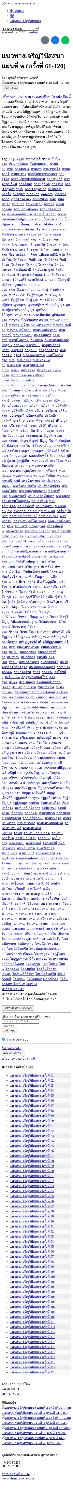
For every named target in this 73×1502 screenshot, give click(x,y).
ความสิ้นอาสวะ (45, 214)
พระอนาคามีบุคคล (41, 496)
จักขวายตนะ (20, 244)
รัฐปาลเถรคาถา (40, 591)
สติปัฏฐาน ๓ (22, 637)
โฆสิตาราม (26, 944)
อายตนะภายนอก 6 (37, 833)
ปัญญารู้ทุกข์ (29, 440)
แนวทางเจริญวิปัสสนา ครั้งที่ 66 (32, 1100)
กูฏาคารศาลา (21, 199)
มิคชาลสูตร (27, 581)
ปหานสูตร (47, 430)
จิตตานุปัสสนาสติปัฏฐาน (48, 254)
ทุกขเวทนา (15, 315)
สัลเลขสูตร (22, 692)
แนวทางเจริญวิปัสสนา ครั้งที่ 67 (32, 1105)
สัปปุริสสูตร (27, 682)
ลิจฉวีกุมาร (55, 601)
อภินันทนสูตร (46, 762)
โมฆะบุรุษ (33, 964)
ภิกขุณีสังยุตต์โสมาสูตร (29, 521)
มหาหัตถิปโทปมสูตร (23, 561)
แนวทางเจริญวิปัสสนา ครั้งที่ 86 (32, 1201)
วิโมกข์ (34, 632)
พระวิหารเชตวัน (24, 486)
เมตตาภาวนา (50, 903)
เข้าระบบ (9, 1030)
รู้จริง (58, 596)
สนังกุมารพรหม (28, 647)
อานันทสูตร (53, 818)
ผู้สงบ (11, 460)
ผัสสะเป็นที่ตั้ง (38, 455)
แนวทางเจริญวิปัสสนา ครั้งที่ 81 (32, 1176)
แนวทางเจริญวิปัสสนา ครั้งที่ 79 (32, 1166)
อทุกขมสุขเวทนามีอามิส (29, 742)
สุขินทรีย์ (27, 712)
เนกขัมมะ (38, 898)
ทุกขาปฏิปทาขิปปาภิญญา (46, 305)
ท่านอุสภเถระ (22, 335)
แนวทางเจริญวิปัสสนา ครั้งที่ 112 (32, 1332)
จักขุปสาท (53, 244)
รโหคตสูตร (37, 601)
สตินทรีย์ (58, 632)
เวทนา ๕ (41, 913)
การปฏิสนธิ (42, 184)
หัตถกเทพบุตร (52, 727)
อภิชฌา (29, 762)
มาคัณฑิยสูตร (35, 576)
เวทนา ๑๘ (47, 908)
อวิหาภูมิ (45, 777)
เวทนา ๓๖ (26, 913)
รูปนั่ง (50, 596)
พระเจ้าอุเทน (44, 506)
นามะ (15, 370)
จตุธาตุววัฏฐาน (41, 239)
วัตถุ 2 (15, 606)
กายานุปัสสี (54, 179)
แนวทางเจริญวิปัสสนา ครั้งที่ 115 (32, 1347)
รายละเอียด (10, 88)
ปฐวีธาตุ (51, 410)
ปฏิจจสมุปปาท (17, 405)
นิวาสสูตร (16, 390)
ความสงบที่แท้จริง (20, 214)
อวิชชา (14, 777)
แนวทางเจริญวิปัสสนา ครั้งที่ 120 (32, 1372)
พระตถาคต (23, 466)
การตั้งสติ (25, 184)
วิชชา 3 (23, 616)
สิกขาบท (55, 697)
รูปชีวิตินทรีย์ (35, 596)
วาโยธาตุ (30, 611)
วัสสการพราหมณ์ (33, 606)
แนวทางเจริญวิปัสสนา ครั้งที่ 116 (32, 1352)
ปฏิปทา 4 (47, 405)
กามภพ (36, 169)
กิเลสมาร (32, 194)
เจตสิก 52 (42, 883)
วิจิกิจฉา (10, 616)
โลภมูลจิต (28, 969)
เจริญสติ (19, 888)
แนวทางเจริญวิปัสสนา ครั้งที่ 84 (32, 1191)
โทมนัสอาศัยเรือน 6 (19, 954)
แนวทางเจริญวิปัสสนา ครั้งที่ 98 (32, 1261)
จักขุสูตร (33, 249)
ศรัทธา (45, 632)
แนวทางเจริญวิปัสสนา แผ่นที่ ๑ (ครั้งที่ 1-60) (32, 1443)
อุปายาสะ (18, 878)
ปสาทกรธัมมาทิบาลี (24, 430)
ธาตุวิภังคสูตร (48, 350)
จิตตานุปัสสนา (19, 254)
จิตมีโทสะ (51, 259)
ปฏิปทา (34, 405)
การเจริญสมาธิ (35, 189)
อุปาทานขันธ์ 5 (21, 873)
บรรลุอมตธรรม (33, 395)
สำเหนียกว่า (39, 697)
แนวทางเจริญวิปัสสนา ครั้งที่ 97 (32, 1256)
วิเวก (23, 632)
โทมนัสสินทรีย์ (17, 949)
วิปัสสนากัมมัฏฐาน (24, 622)
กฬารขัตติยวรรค (38, 159)
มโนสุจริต (51, 586)
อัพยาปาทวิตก (51, 803)
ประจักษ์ (19, 420)
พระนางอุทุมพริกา (23, 471)
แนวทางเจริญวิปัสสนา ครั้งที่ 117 (32, 1357)
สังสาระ (47, 672)
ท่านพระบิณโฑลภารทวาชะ (29, 320)
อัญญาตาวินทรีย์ (33, 793)
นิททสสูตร (28, 370)
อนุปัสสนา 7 (27, 757)
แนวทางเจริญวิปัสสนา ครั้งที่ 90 (32, 1221)
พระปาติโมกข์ (48, 471)
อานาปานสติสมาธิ (50, 823)
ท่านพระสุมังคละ (19, 330)
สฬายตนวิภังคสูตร (42, 667)
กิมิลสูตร (19, 194)
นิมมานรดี (18, 385)
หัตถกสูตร (34, 727)
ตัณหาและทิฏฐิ (38, 289)
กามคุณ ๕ (22, 169)
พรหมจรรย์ (40, 460)
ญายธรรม (20, 284)
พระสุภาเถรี (17, 496)
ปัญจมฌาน (34, 435)
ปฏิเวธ (39, 410)
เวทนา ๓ (11, 913)
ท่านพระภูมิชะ (19, 325)
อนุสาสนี (16, 762)
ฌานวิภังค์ (35, 279)
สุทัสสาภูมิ (17, 722)
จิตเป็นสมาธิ (22, 269)
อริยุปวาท (15, 772)
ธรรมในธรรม (19, 340)
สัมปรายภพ (46, 687)
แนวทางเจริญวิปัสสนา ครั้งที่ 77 (32, 1156)
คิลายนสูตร (50, 229)
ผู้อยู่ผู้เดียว (23, 460)
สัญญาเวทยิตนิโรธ (34, 677)
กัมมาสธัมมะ (39, 164)
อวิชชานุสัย (29, 777)
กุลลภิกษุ (47, 194)
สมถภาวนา (28, 652)
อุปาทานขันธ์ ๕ (45, 873)
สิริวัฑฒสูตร (29, 702)
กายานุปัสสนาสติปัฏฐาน (28, 179)
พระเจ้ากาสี (25, 506)
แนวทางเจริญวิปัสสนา (25, 21)
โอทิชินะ (19, 979)
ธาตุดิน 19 (33, 345)
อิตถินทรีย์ (50, 843)
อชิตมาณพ (27, 737)
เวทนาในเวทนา (28, 923)
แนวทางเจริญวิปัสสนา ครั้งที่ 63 (32, 1085)
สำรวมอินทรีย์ (19, 697)
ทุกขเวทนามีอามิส (37, 315)
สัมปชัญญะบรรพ (24, 687)
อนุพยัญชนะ (46, 757)
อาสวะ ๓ (44, 838)
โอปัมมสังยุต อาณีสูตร (42, 979)
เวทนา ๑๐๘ (30, 908)
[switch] (3, 1039)
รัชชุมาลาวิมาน (16, 591)
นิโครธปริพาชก (36, 390)
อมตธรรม (26, 767)
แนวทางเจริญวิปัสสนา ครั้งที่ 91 (32, 1226)
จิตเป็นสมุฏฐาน (43, 269)
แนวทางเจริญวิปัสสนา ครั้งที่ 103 (32, 1286)
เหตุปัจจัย (52, 928)
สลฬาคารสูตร (29, 662)
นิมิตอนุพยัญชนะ (47, 385)
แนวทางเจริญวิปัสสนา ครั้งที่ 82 (32, 1181)
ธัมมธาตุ (36, 340)
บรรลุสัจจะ (12, 395)
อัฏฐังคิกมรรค (51, 798)
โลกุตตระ (12, 969)
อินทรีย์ (12, 853)
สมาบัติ (42, 657)
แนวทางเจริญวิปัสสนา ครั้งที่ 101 (32, 1276)
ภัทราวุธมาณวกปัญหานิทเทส (34, 511)
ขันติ (52, 199)
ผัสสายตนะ (57, 455)
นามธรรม (14, 365)
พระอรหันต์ (39, 501)
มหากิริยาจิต (14, 531)
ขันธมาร (18, 204)
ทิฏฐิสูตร (32, 299)
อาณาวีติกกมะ (33, 818)
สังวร (36, 672)
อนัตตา (57, 747)
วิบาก (54, 616)
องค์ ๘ (13, 737)
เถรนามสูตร (34, 893)
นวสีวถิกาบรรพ (34, 355)
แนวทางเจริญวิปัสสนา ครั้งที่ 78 (32, 1161)
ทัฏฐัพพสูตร (35, 294)
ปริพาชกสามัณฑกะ (23, 425)
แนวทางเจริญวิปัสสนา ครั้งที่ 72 (32, 1130)
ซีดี (12, 16)
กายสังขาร (18, 174)
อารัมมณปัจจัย (25, 838)
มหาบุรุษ (17, 536)
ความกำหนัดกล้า (26, 209)
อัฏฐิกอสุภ (20, 803)
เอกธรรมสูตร (22, 938)
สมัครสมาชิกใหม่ (13, 1053)
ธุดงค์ (17, 355)
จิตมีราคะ (36, 259)
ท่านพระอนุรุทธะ (45, 330)
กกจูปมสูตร (17, 159)
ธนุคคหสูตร (42, 335)
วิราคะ (14, 632)
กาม (10, 169)
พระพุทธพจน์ (22, 476)
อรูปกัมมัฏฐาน (33, 772)
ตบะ (12, 289)
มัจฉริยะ (15, 571)
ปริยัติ (42, 425)
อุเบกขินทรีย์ (35, 878)
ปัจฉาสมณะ (16, 435)
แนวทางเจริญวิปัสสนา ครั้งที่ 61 (32, 1075)
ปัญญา (14, 440)
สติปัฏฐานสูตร (53, 642)
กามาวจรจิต (51, 169)
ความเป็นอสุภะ (22, 224)
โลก (45, 964)
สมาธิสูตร (28, 657)
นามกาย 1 (24, 360)
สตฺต (12, 647)
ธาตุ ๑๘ (19, 345)
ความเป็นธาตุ (44, 219)
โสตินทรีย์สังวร (23, 974)
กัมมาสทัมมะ (18, 164)
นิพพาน (16, 380)
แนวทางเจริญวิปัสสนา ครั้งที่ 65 (32, 1095)
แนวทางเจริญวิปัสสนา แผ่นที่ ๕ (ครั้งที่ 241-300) (35, 1413)
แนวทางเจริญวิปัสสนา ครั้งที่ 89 (32, 1216)
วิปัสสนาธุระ (48, 622)
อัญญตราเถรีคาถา (51, 788)
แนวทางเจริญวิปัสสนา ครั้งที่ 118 (32, 1362)
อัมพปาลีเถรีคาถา (27, 808)
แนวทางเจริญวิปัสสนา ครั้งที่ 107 (32, 1307)
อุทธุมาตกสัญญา (28, 858)
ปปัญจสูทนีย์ (34, 415)
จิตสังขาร (18, 264)
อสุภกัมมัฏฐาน (25, 788)
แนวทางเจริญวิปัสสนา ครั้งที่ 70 (32, 1120)
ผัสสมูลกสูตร (19, 455)
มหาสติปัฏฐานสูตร (28, 551)
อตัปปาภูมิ (44, 737)
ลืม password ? (11, 1048)
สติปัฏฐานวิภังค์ (30, 642)
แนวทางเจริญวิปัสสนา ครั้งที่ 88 (32, 1211)
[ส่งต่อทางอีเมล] (45, 40)
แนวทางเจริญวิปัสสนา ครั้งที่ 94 (32, 1241)
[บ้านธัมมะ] (19, 3)
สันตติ (13, 682)
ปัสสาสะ (13, 445)
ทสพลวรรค (17, 294)
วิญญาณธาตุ (39, 616)
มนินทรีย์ (21, 526)
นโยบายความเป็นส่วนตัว (19, 1058)
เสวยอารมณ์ (35, 928)
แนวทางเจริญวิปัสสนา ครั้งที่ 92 (32, 1231)
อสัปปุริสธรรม (52, 783)
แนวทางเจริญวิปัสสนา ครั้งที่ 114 (32, 1342)
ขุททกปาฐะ (34, 204)
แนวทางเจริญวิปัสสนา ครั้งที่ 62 (32, 1080)
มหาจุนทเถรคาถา (37, 531)
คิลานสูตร (16, 229)
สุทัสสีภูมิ (32, 722)
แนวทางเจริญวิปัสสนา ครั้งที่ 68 (32, 1110)
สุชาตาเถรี (18, 717)
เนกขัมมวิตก (20, 898)
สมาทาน (13, 657)
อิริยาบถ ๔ (26, 853)
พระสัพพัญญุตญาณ (33, 491)
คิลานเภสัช (33, 229)
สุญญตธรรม (36, 717)
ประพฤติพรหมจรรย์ (40, 420)
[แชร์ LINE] (65, 40)
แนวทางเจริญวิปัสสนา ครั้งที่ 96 (32, 1251)
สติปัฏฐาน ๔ (41, 637)
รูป (9, 596)
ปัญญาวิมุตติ (48, 440)
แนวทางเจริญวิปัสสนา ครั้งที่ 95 (32, 1246)
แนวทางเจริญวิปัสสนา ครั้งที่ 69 (32, 1115)
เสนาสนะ (18, 928)
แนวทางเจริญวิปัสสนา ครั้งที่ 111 (32, 1327)
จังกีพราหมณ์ (49, 249)
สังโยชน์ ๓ (12, 677)
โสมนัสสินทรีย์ (45, 974)
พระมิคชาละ (31, 481)
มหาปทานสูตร (35, 536)
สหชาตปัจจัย (49, 662)
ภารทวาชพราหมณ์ (23, 516)
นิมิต (30, 385)
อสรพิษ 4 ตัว (18, 783)
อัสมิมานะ (49, 808)
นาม (12, 360)
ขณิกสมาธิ (40, 199)
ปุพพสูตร (37, 450)
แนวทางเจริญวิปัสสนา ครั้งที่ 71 (32, 1125)
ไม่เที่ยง (31, 984)
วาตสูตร (17, 611)
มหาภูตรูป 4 (17, 541)
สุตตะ (51, 717)
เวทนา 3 (15, 908)
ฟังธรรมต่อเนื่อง (13, 989)
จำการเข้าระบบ (17, 1039)
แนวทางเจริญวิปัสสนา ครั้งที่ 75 (32, 1146)
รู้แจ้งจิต (22, 601)
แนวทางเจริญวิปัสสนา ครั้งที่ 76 (32, 1151)
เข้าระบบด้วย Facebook (17, 1008)
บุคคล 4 (16, 400)
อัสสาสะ (17, 813)
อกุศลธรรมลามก (45, 732)
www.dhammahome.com (18, 1478)
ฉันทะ (11, 274)
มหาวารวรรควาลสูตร (39, 546)
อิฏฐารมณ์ (33, 843)
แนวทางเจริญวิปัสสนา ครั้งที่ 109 (32, 1317)
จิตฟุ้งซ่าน (20, 259)
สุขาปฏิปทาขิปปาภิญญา (32, 707)
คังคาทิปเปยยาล (46, 224)
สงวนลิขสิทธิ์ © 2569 (16, 1474)
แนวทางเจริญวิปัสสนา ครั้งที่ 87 (32, 1206)
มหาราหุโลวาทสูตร (41, 541)
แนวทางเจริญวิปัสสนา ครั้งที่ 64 (32, 1090)
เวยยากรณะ (49, 923)
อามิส (18, 833)
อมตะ (38, 767)
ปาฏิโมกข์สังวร (31, 445)
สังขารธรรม (22, 672)
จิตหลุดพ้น (45, 264)
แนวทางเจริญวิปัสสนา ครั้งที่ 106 (32, 1302)
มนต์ (10, 526)
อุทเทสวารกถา (49, 863)
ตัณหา (21, 289)
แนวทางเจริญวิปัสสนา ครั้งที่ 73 (32, 1136)
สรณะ (13, 662)
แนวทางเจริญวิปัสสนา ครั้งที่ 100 (32, 1271)
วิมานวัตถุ (19, 627)
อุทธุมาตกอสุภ (51, 858)
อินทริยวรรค (26, 848)
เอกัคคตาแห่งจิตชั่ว (46, 938)
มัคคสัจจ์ (47, 566)
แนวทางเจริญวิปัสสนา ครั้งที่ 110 (32, 1322)
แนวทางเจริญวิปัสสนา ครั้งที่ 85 (32, 1196)
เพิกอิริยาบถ (30, 903)
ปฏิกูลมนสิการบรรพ (38, 400)
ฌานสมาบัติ (53, 279)
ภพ (9, 511)
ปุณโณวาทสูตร (19, 450)
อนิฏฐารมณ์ (56, 752)
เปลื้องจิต (52, 898)
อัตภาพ (34, 803)
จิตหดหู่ (31, 264)
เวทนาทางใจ (36, 918)
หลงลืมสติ (18, 727)
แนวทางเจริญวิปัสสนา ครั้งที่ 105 (32, 1297)
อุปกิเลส (42, 868)
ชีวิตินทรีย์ (19, 279)
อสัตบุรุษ (34, 783)
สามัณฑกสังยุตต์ (43, 692)
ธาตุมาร (17, 350)
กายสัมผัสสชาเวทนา (42, 174)
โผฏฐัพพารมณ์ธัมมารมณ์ (28, 959)
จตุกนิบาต (45, 234)
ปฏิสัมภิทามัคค (22, 410)
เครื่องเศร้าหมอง (23, 883)
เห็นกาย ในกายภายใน (40, 933)
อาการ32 (31, 813)
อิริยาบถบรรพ (45, 853)
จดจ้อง (31, 234)
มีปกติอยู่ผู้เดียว (47, 581)
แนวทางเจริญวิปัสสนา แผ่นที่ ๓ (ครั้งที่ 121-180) (34, 1433)
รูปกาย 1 (19, 596)
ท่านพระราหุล (41, 325)
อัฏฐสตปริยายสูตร (26, 798)
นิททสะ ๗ (44, 370)
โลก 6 (53, 964)
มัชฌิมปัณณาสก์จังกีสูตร (40, 571)
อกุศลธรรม (24, 732)
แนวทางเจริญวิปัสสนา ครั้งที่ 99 (32, 1266)
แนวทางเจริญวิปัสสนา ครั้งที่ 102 (32, 1281)
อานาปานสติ (26, 823)
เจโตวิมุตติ (34, 888)
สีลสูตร (45, 702)
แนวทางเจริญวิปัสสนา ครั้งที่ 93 (32, 1236)
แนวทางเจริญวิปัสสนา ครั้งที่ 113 (32, 1337)
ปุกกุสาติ (50, 445)
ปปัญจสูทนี (16, 415)
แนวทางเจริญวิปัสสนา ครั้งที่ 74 (32, 1141)
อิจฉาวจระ (16, 843)
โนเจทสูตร (41, 954)
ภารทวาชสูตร (48, 516)
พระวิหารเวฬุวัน (49, 486)
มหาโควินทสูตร (28, 566)
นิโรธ (52, 390)
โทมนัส (40, 944)
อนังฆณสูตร (21, 747)
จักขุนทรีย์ (38, 244)
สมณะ (13, 652)
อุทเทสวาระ (27, 868)
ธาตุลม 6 (31, 350)
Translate (32, 32)
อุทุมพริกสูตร (28, 863)
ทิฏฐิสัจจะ (18, 299)
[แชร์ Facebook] (55, 40)
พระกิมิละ (57, 460)
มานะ (13, 581)
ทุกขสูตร (20, 305)
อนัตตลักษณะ (41, 747)
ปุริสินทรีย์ (52, 450)
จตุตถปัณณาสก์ (18, 239)
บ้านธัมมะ (17, 11)
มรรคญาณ (37, 526)
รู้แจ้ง (11, 601)
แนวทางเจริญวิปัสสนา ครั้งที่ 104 (32, 1291)
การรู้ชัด (57, 184)
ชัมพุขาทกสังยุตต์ (29, 274)
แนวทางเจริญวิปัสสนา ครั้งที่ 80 (32, 1171)
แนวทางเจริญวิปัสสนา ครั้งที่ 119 (32, 1367)
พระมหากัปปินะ (44, 476)
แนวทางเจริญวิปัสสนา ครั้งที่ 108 (32, 1312)
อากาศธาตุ (47, 813)
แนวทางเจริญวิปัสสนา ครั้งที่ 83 (32, 1186)
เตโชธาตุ (17, 893)
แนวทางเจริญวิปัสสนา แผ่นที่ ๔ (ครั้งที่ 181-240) (35, 1423)
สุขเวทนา (42, 712)
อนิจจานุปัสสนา (36, 752)
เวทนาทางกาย (15, 918)
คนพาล (49, 204)
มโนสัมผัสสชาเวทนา (27, 586)
